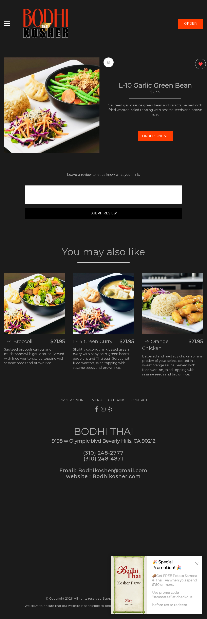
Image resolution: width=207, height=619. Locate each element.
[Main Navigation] (7, 23)
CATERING (117, 400)
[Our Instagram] (103, 409)
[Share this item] (109, 62)
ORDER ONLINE (155, 136)
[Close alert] (197, 563)
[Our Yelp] (110, 409)
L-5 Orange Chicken (155, 344)
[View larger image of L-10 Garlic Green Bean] (51, 105)
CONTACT (139, 400)
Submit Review (104, 213)
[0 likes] (199, 64)
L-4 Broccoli (18, 341)
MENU (97, 400)
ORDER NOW (190, 25)
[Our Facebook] (96, 409)
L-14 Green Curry (92, 341)
